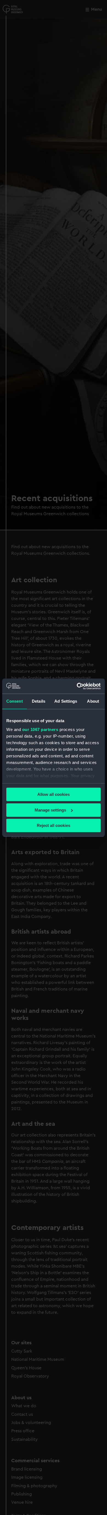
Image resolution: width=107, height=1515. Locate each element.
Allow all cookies (53, 794)
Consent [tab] (14, 701)
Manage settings (50, 810)
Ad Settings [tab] (65, 701)
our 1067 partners (40, 729)
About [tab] (93, 701)
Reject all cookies (53, 825)
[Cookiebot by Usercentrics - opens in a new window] (77, 686)
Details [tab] (38, 701)
